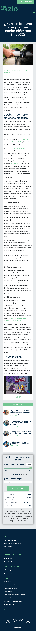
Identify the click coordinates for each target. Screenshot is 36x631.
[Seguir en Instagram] (8, 621)
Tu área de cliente (25, 2)
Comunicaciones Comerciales (12, 585)
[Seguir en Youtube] (28, 621)
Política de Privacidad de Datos (13, 601)
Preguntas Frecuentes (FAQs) (12, 543)
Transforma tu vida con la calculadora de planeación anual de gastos (21, 412)
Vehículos (7, 73)
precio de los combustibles (18, 148)
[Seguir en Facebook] (21, 621)
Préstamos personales (10, 558)
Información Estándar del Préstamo (14, 594)
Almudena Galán (12, 70)
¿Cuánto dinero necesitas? (14, 464)
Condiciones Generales (11, 588)
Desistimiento (8, 591)
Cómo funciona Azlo (10, 540)
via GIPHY (18, 397)
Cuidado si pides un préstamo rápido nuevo (19, 443)
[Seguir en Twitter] (15, 621)
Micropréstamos (9, 561)
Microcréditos (8, 573)
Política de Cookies (9, 598)
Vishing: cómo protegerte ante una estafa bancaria (20, 432)
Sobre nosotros (8, 546)
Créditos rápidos (9, 570)
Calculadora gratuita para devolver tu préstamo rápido (20, 422)
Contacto (6, 550)
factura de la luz (16, 163)
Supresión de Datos (10, 604)
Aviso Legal (7, 581)
